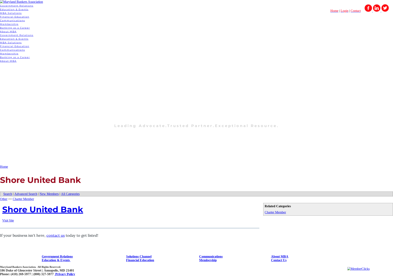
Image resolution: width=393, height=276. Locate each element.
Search (7, 194)
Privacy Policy (64, 274)
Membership (9, 24)
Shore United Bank (42, 209)
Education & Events (14, 9)
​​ (57, 256)
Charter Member (275, 212)
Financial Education (14, 16)
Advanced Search (25, 194)
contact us (55, 235)
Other (3, 199)
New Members (49, 194)
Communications (12, 20)
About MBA (8, 31)
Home (4, 166)
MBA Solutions (11, 13)
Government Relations (16, 5)
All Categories (70, 194)
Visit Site (8, 220)
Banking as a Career (15, 27)
